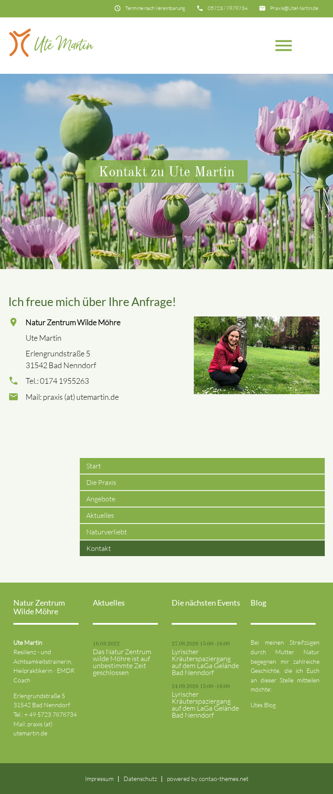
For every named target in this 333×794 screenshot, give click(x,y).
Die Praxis (101, 482)
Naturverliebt (106, 531)
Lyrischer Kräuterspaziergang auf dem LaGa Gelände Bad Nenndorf (205, 662)
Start (93, 465)
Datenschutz (140, 778)
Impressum (99, 778)
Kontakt (98, 548)
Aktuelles (100, 515)
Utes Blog (263, 704)
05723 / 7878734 (228, 8)
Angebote (100, 498)
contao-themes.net (223, 778)
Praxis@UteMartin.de (294, 8)
